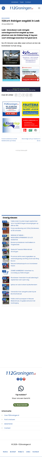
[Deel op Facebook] (19, 95)
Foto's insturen (9, 420)
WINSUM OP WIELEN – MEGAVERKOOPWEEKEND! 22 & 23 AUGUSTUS (22, 237)
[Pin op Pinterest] (27, 95)
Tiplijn (22, 2)
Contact (28, 2)
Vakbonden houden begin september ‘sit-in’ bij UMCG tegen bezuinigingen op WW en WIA (24, 223)
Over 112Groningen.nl (11, 415)
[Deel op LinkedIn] (31, 95)
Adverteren (14, 2)
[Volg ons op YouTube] (24, 379)
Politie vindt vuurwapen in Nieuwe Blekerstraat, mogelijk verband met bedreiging (23, 301)
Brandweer (6, 18)
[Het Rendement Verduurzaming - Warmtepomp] (21, 89)
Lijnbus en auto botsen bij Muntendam (24, 285)
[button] (3, 8)
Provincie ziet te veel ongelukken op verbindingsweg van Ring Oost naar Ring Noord (25, 259)
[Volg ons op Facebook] (18, 379)
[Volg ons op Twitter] (21, 379)
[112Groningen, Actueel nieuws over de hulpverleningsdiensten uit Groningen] (21, 8)
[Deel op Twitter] (23, 95)
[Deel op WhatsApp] (16, 95)
